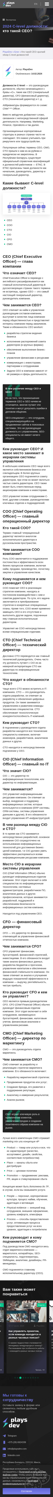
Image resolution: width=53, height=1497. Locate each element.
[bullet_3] (20, 1377)
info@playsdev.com (17, 1449)
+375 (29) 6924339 (17, 1442)
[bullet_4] (23, 1378)
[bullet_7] (30, 1377)
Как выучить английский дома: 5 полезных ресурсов (25, 1333)
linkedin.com (14, 1455)
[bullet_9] (35, 1377)
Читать (38, 1370)
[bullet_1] (15, 1377)
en (35, 4)
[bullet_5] (25, 1377)
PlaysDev (7, 52)
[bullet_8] (33, 1377)
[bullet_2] (17, 1377)
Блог (16, 52)
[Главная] (8, 4)
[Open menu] (46, 4)
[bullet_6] (28, 1377)
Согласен (26, 1491)
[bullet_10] (38, 1377)
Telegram (12, 1436)
